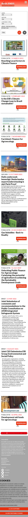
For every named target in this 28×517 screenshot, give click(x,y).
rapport (13, 194)
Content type (6, 22)
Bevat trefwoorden (8, 26)
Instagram (7, 470)
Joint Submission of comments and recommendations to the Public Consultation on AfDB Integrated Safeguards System (13, 307)
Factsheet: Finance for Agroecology (12, 140)
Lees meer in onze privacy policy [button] (8, 505)
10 (19, 433)
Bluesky (6, 475)
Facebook (7, 472)
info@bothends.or (5, 464)
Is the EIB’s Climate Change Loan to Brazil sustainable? (11, 101)
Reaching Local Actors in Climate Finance (13, 61)
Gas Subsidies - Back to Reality (12, 233)
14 (23, 433)
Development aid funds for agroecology (12, 418)
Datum (4, 17)
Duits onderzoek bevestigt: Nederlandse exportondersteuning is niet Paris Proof (12, 180)
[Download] (21, 69)
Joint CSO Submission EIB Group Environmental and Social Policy (13, 353)
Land (3, 13)
